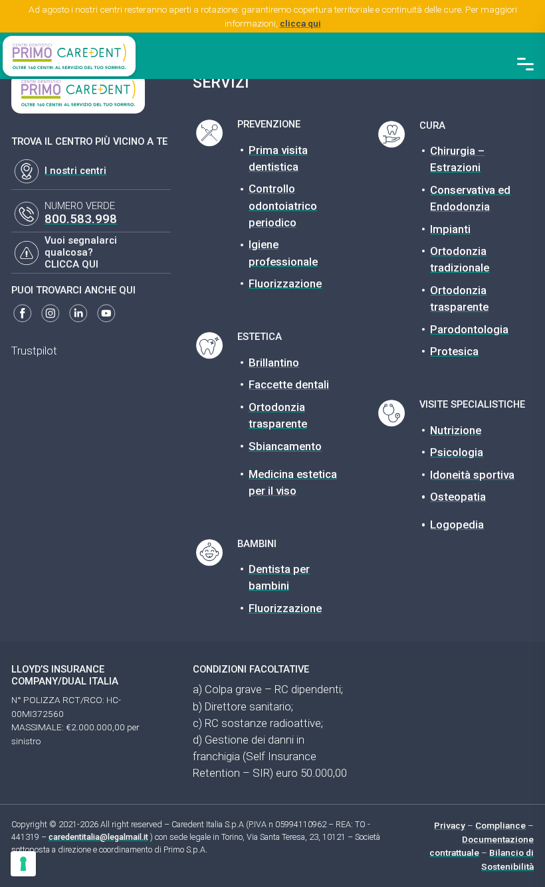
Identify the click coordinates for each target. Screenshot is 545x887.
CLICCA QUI (71, 264)
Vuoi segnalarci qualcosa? (81, 246)
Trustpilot (34, 350)
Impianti (450, 229)
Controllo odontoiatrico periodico (283, 205)
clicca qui (300, 23)
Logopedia (457, 524)
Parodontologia (469, 329)
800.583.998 (81, 218)
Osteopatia (458, 496)
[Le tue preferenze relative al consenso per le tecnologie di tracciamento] (23, 863)
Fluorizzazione (285, 283)
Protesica (454, 351)
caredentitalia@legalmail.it (98, 837)
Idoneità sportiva (472, 474)
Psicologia (456, 452)
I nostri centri (75, 171)
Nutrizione (455, 430)
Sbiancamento (285, 446)
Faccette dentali (289, 384)
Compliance (500, 825)
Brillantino (274, 362)
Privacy (449, 825)
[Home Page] (69, 56)
